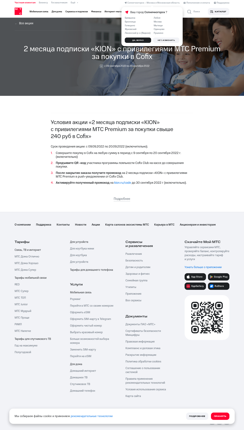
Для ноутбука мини (82, 249)
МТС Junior (21, 304)
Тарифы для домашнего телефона (91, 270)
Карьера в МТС (164, 225)
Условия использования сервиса (145, 389)
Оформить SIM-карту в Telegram (90, 319)
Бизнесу (43, 2)
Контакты (63, 225)
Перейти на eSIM (80, 356)
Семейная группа (136, 281)
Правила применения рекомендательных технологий (145, 381)
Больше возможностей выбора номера (89, 341)
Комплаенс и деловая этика (142, 348)
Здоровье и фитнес (137, 274)
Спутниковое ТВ (80, 384)
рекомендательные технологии (92, 416)
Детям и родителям (137, 267)
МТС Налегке (23, 331)
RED (17, 285)
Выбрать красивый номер (86, 332)
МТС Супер (22, 291)
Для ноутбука (78, 255)
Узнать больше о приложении (203, 267)
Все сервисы (133, 300)
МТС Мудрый (23, 311)
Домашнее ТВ (78, 378)
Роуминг (75, 299)
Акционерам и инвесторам (198, 225)
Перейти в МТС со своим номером (91, 306)
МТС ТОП (20, 298)
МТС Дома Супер (25, 270)
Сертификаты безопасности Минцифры (143, 333)
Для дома (76, 364)
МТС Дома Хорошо (26, 263)
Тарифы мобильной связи (30, 278)
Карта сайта (133, 396)
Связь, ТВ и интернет (28, 250)
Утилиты (130, 287)
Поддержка (43, 225)
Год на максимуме (26, 346)
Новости (80, 225)
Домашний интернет (83, 371)
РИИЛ (18, 324)
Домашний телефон (82, 391)
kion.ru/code (122, 183)
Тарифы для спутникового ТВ (33, 339)
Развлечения (133, 254)
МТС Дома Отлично (27, 257)
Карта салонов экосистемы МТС (127, 225)
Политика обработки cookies (143, 362)
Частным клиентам (25, 2)
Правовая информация (140, 342)
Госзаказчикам (59, 2)
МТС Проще (22, 318)
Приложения (133, 294)
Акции (96, 225)
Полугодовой (23, 352)
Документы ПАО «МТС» (140, 324)
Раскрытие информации (140, 355)
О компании (23, 225)
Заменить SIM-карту (83, 350)
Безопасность (134, 261)
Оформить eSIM (80, 312)
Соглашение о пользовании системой (142, 370)
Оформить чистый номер (86, 326)
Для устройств (79, 242)
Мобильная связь (80, 292)
